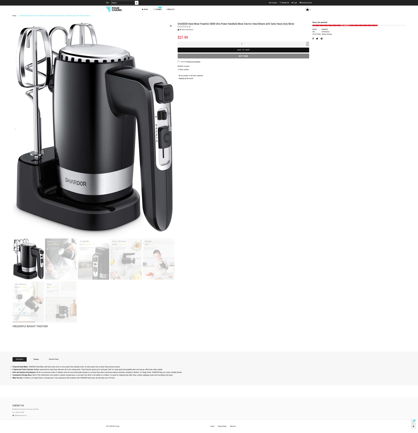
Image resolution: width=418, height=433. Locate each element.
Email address (184, 131)
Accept (399, 430)
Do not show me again (188, 141)
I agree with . (192, 136)
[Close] (243, 113)
